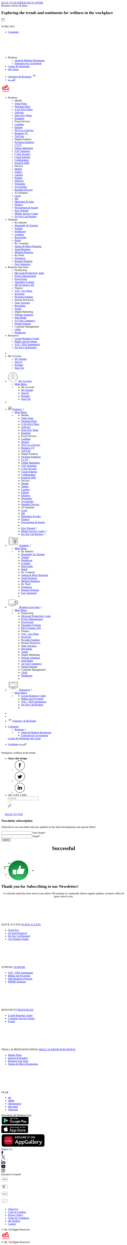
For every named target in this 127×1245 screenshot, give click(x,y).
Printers (18, 177)
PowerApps (21, 279)
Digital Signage (23, 323)
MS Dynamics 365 (24, 285)
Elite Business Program (20, 978)
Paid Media (20, 317)
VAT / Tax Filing (23, 291)
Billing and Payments (26, 341)
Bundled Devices (24, 189)
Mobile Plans (15, 1055)
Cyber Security (22, 154)
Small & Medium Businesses (30, 60)
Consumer (13, 32)
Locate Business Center (27, 338)
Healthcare (20, 231)
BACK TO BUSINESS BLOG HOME (22, 2)
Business (19, 729)
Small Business (22, 249)
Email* (36, 836)
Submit (6, 840)
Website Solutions (24, 314)
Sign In (18, 362)
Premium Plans (22, 106)
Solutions (24, 545)
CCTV (18, 145)
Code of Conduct (17, 1212)
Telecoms (13, 1109)
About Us (13, 1209)
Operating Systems (24, 282)
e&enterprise (14, 1103)
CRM (18, 329)
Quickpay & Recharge (24, 721)
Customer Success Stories (21, 1018)
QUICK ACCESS (31, 924)
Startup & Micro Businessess (23, 1064)
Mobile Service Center (26, 213)
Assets (18, 308)
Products (17, 409)
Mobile (18, 169)
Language (13, 744)
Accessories (21, 186)
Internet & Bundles (18, 1058)
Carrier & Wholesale (18, 66)
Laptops (19, 175)
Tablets (18, 172)
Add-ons (19, 112)
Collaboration (22, 160)
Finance (19, 204)
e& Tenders (14, 1221)
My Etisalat (20, 359)
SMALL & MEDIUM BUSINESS (57, 1049)
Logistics (19, 234)
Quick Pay (13, 930)
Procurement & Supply (27, 207)
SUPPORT (19, 967)
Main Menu (21, 384)
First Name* (39, 832)
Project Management (25, 276)
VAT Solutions (22, 151)
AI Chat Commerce (25, 320)
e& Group (13, 69)
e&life (11, 1100)
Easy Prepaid (21, 210)
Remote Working (23, 261)
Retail (18, 240)
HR (16, 198)
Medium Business (24, 252)
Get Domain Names (18, 939)
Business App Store (29, 607)
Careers (12, 1224)
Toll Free (19, 136)
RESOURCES (25, 1009)
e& (6, 1092)
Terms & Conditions (18, 1218)
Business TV (21, 133)
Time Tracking (22, 302)
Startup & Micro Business (28, 246)
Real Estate (20, 237)
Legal (18, 195)
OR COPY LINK (17, 795)
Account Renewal (17, 933)
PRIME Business (17, 981)
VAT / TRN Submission (27, 344)
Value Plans (21, 103)
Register (19, 365)
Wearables (20, 183)
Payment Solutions (24, 142)
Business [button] (12, 57)
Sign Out (19, 368)
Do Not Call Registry (26, 216)
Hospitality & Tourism (26, 225)
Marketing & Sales (24, 201)
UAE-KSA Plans (24, 109)
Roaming (19, 118)
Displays (19, 180)
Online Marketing (24, 148)
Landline (19, 124)
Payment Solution (24, 296)
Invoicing (19, 293)
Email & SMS (22, 163)
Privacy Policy (15, 1215)
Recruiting (20, 305)
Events (11, 1021)
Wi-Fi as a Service (24, 130)
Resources (25, 689)
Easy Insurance (22, 264)
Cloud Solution (22, 157)
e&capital (13, 1106)
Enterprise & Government (28, 63)
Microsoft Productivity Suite (29, 273)
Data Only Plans (23, 115)
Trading (19, 228)
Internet (18, 127)
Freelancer (20, 258)
